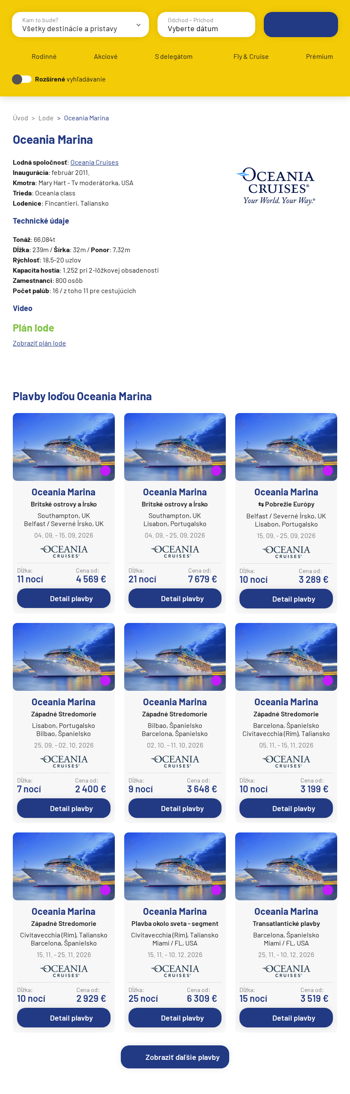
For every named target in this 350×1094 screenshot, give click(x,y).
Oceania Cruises (94, 162)
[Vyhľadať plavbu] (301, 24)
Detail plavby (71, 598)
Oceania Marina (64, 491)
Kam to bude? (40, 19)
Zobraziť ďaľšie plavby (183, 1057)
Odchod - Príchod (190, 19)
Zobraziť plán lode (39, 343)
